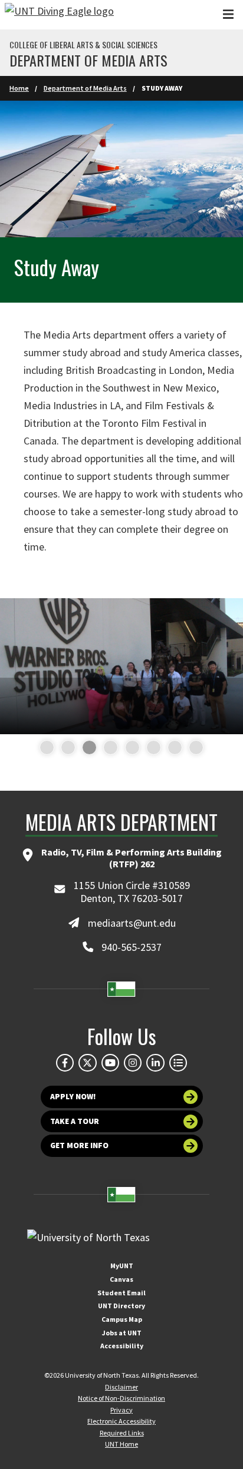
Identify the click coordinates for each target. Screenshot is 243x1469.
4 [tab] (106, 747)
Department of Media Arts (88, 60)
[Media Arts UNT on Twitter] (87, 1063)
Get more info (79, 1145)
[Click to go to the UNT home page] (59, 14)
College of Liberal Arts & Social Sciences (83, 45)
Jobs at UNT (122, 1332)
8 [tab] (191, 747)
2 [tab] (63, 747)
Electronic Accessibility (121, 1421)
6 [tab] (149, 747)
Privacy (121, 1409)
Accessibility (121, 1345)
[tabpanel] (121, 666)
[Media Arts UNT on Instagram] (133, 1063)
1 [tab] (42, 747)
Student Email (121, 1292)
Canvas (121, 1279)
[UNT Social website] (178, 1063)
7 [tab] (170, 747)
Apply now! (73, 1097)
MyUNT (121, 1265)
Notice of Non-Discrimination (121, 1398)
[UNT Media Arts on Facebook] (65, 1063)
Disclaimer (121, 1386)
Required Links (122, 1432)
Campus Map (121, 1319)
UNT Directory (121, 1305)
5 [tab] (128, 747)
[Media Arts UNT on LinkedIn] (155, 1063)
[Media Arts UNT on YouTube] (110, 1063)
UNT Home (121, 1444)
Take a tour (74, 1121)
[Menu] (228, 14)
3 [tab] (85, 747)
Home (19, 88)
